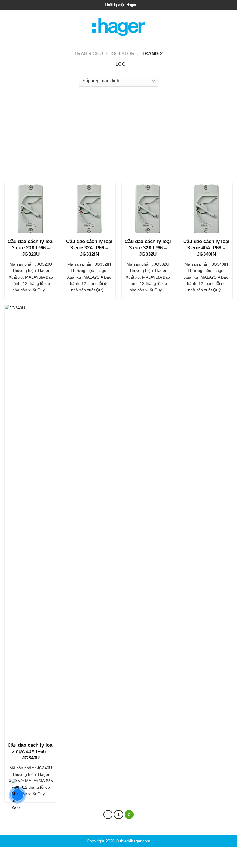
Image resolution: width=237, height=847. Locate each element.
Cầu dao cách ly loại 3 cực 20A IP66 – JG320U (31, 248)
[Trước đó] (107, 814)
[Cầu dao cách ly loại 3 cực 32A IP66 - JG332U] (148, 208)
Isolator (122, 53)
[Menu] (7, 27)
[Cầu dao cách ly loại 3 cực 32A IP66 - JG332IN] (89, 208)
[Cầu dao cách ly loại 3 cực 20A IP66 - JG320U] (31, 208)
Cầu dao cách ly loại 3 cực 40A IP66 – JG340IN (206, 248)
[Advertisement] (118, 132)
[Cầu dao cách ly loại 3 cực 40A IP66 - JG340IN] (206, 208)
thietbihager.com (135, 841)
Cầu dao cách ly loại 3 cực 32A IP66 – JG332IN (89, 248)
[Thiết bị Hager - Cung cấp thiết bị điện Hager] (118, 27)
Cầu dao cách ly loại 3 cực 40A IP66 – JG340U (31, 751)
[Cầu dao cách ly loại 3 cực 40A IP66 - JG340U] (31, 521)
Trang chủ (88, 53)
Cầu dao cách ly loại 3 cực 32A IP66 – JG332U (148, 248)
